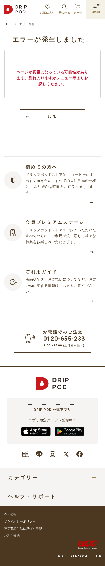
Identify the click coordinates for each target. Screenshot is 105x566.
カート (78, 13)
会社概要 (10, 514)
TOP (7, 24)
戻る (52, 116)
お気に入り (47, 13)
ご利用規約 (12, 535)
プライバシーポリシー (20, 521)
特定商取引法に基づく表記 (23, 528)
